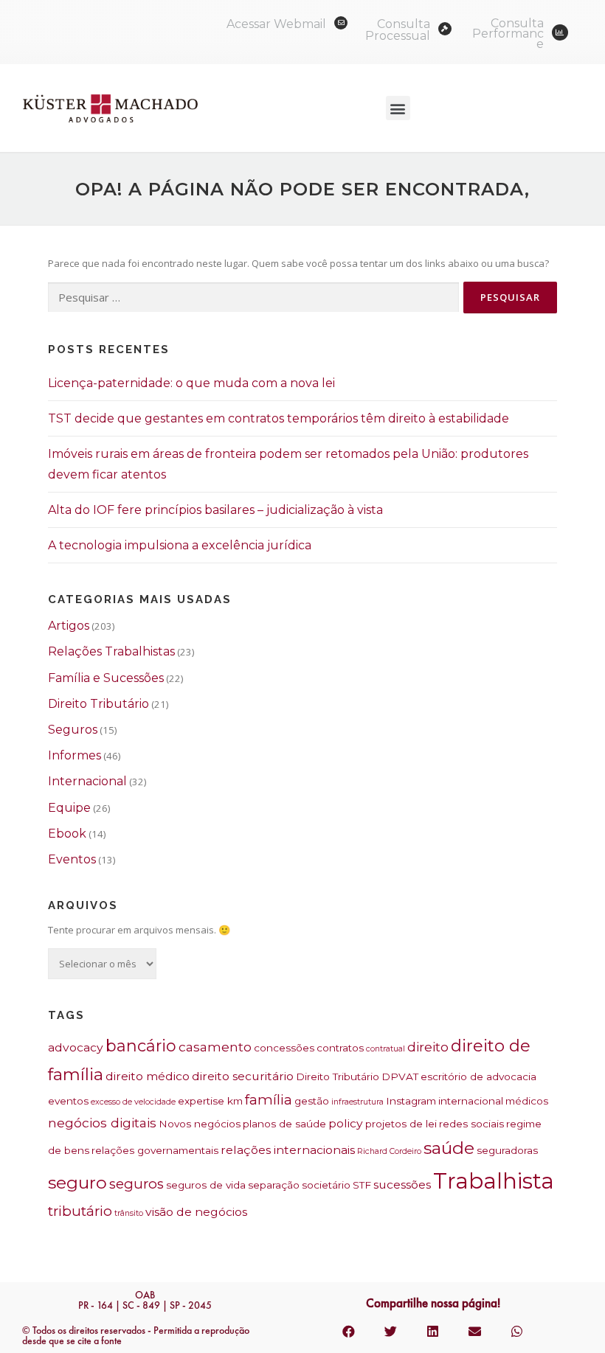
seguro (77, 1182)
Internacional (87, 781)
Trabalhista (493, 1181)
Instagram (411, 1101)
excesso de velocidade (133, 1102)
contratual (385, 1049)
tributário (80, 1211)
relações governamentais (154, 1150)
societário (326, 1185)
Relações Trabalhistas (111, 651)
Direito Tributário (98, 704)
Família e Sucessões (106, 678)
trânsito (128, 1213)
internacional (470, 1101)
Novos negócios (200, 1124)
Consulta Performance (508, 33)
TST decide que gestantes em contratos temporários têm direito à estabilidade (278, 418)
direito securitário (243, 1076)
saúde (449, 1148)
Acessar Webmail (276, 24)
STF (362, 1185)
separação (274, 1185)
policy (345, 1123)
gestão (311, 1101)
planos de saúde (284, 1124)
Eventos (72, 859)
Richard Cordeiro (389, 1151)
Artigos (68, 626)
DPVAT (399, 1076)
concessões (284, 1048)
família (268, 1099)
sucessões (402, 1185)
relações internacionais (288, 1150)
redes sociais (471, 1124)
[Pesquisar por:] (253, 297)
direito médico (148, 1076)
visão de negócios (196, 1212)
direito (428, 1046)
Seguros (72, 730)
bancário (141, 1045)
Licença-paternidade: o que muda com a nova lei (191, 383)
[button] (398, 108)
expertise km (210, 1101)
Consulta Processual (397, 30)
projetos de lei (401, 1124)
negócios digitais (102, 1122)
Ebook (67, 834)
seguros (136, 1183)
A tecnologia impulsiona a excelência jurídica (179, 545)
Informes (74, 755)
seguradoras (507, 1150)
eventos (68, 1101)
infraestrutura (357, 1102)
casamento (215, 1046)
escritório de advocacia (478, 1076)
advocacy (75, 1047)
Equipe (69, 808)
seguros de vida (206, 1185)
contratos (340, 1048)
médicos (526, 1101)
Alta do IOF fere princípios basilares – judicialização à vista (215, 510)
